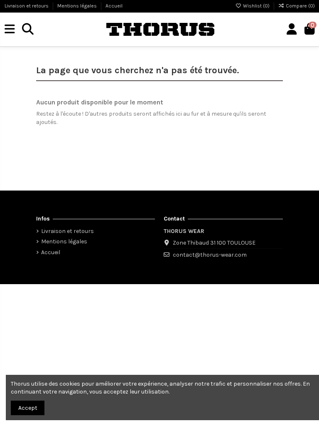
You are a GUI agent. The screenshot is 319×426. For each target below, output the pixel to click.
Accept (27, 407)
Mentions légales (77, 6)
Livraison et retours (27, 6)
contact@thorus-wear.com (210, 254)
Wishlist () (256, 6)
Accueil (114, 6)
